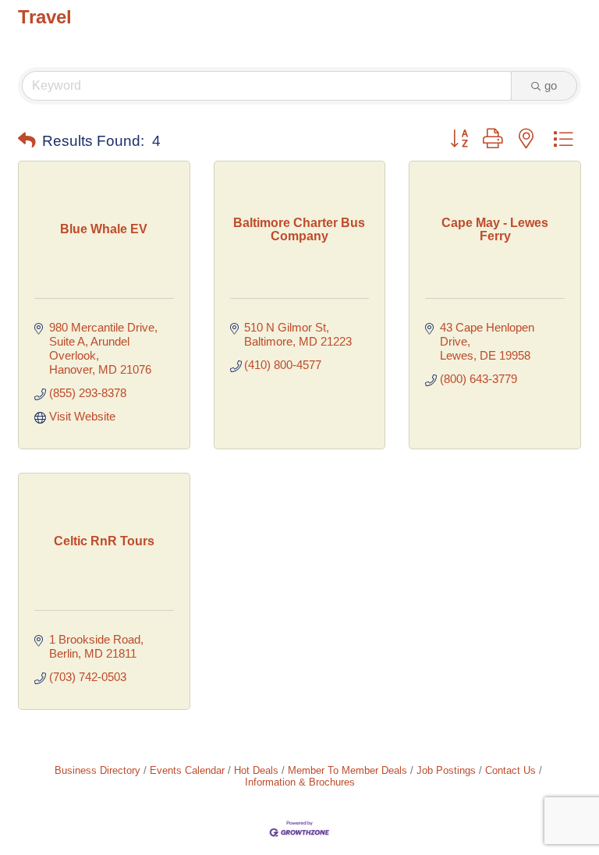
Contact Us (510, 770)
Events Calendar (187, 770)
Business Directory (97, 770)
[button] (27, 141)
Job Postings (446, 770)
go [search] (550, 85)
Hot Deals (256, 770)
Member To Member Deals (347, 770)
